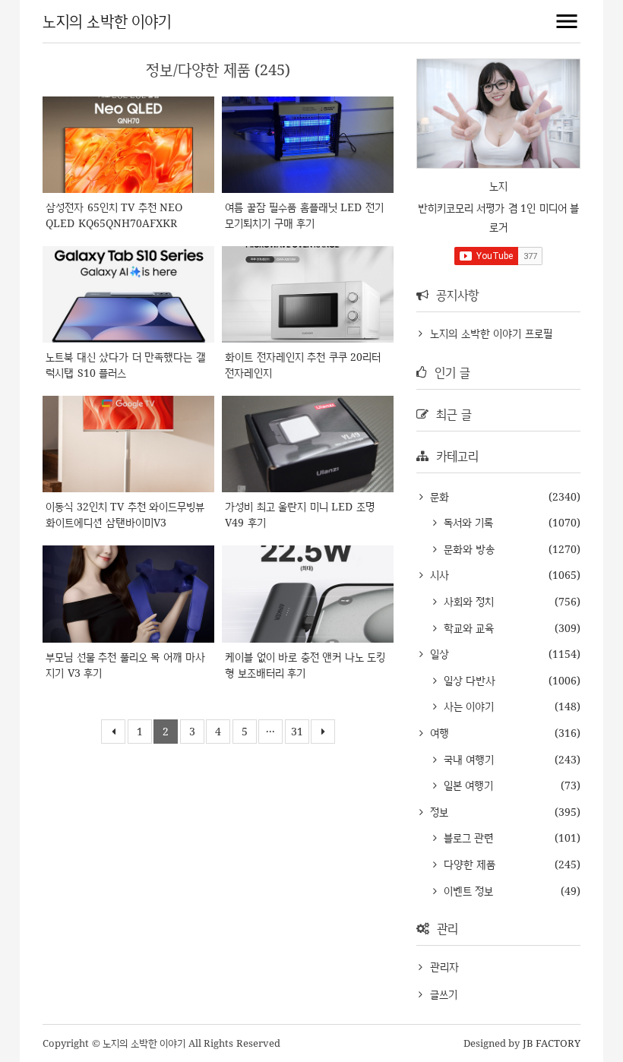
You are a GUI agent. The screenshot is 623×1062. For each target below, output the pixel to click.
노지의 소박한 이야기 (107, 21)
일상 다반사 (467, 680)
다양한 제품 (467, 864)
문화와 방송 (467, 549)
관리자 (444, 966)
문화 (437, 496)
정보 (437, 811)
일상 (437, 653)
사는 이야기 (467, 706)
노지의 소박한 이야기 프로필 (491, 333)
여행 (437, 732)
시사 (437, 574)
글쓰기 (443, 994)
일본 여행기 (466, 785)
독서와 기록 (466, 522)
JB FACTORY (552, 1043)
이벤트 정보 (466, 890)
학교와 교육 (467, 628)
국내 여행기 (467, 759)
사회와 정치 (467, 601)
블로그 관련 (466, 837)
